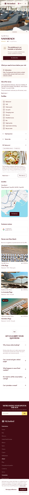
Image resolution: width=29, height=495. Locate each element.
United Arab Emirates (7, 439)
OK (24, 413)
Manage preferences (11, 489)
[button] (14, 15)
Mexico (3, 442)
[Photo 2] (13, 313)
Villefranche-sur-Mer (5, 316)
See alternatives (14, 57)
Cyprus (3, 452)
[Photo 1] (12, 313)
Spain (3, 446)
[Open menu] (25, 3)
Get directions (14, 213)
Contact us (4, 468)
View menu (21, 175)
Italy (3, 432)
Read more (5, 175)
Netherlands (5, 455)
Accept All (23, 489)
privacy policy (23, 485)
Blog (3, 462)
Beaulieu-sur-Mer (4, 289)
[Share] (26, 31)
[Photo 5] (16, 313)
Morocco (4, 436)
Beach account (5, 478)
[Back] (3, 4)
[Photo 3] (14, 313)
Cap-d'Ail (3, 36)
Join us (3, 472)
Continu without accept (22, 492)
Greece (3, 449)
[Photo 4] (15, 313)
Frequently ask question (7, 465)
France (7, 36)
